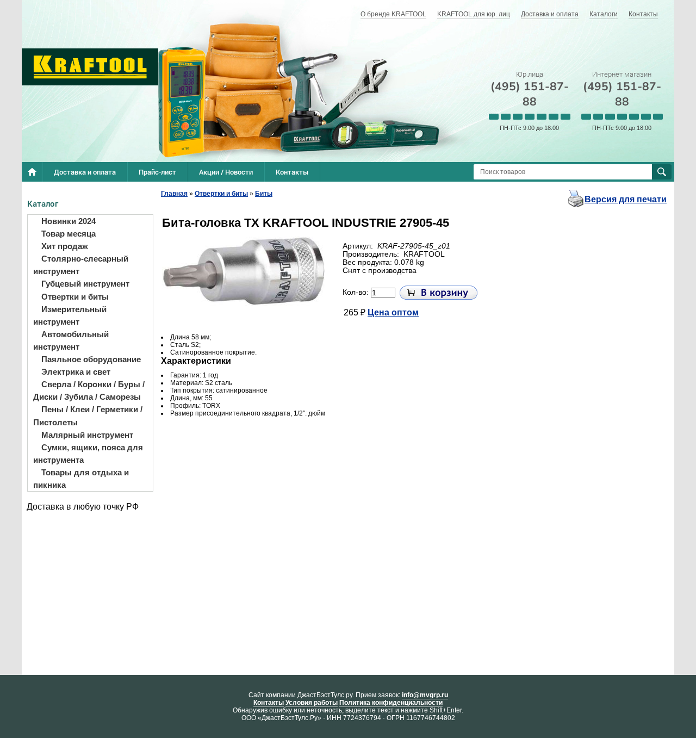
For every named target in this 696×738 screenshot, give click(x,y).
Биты (263, 193)
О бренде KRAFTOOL (393, 14)
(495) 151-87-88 (529, 94)
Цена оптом (393, 312)
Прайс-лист (157, 172)
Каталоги (603, 14)
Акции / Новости (226, 172)
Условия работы (311, 702)
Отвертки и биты (221, 193)
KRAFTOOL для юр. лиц (473, 14)
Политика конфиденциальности (391, 702)
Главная (174, 193)
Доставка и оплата (550, 14)
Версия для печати (626, 199)
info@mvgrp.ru (425, 695)
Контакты (643, 14)
